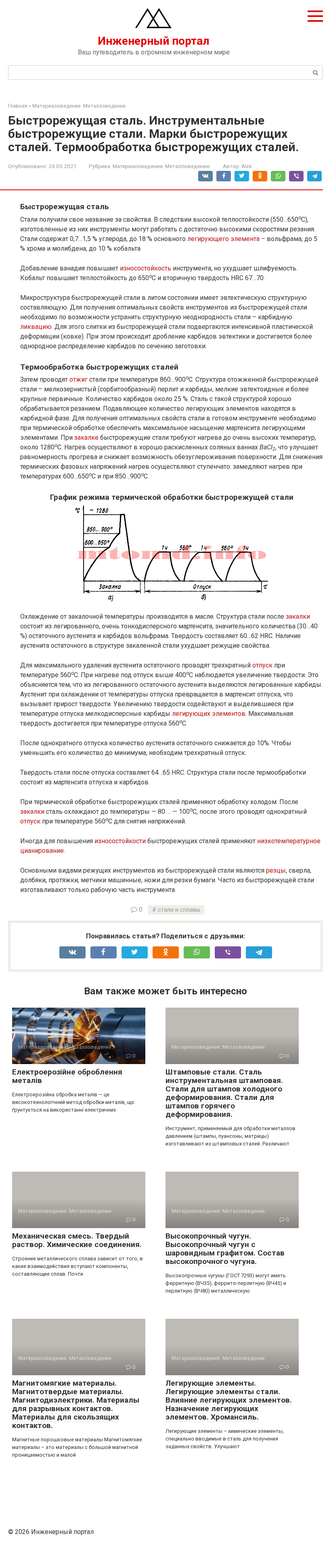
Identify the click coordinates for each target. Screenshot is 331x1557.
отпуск (262, 665)
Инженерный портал (153, 41)
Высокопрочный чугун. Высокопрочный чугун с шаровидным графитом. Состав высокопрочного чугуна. (225, 1248)
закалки (298, 616)
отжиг (78, 379)
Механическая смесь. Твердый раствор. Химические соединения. (77, 1240)
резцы (276, 870)
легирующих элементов (208, 713)
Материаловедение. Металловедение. (162, 166)
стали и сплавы (179, 909)
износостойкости (120, 841)
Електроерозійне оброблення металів (67, 1076)
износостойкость (145, 268)
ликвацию (36, 327)
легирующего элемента (223, 239)
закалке (86, 437)
